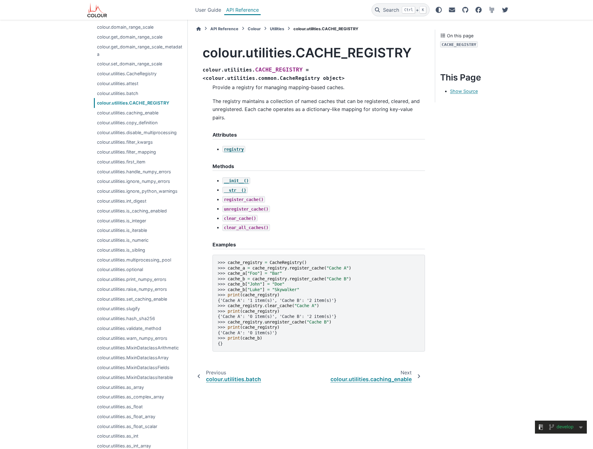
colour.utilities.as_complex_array (130, 396)
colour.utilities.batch (117, 93)
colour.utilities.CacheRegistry (127, 73)
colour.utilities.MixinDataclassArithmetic (138, 348)
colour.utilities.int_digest (121, 201)
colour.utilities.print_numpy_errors (131, 279)
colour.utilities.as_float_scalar (127, 426)
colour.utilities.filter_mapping (126, 151)
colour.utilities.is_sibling (121, 250)
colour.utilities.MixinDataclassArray (133, 357)
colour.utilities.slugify (118, 308)
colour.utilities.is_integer (121, 220)
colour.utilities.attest (117, 83)
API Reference (242, 10)
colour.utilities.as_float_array (126, 416)
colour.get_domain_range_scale (129, 36)
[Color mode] (439, 10)
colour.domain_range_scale (125, 27)
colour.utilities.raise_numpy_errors (132, 289)
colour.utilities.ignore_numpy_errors (133, 181)
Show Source (464, 91)
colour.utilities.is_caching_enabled (132, 210)
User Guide (208, 10)
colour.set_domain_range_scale (129, 63)
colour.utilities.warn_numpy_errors (132, 338)
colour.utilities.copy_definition (127, 122)
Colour (254, 29)
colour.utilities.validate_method (129, 328)
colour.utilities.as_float (120, 406)
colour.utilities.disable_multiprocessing (137, 132)
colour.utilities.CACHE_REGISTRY (133, 102)
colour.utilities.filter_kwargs (125, 142)
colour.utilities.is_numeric (123, 240)
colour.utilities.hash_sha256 (126, 318)
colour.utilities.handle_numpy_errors (134, 171)
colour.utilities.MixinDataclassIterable (135, 377)
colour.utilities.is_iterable (122, 230)
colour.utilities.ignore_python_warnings (137, 191)
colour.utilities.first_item (121, 161)
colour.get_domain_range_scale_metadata (139, 50)
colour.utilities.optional (120, 269)
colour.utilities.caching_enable (127, 112)
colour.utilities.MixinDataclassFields (133, 367)
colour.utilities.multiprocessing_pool (134, 259)
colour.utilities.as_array (120, 387)
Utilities (277, 29)
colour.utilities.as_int (117, 436)
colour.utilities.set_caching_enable (132, 299)
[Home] (198, 29)
